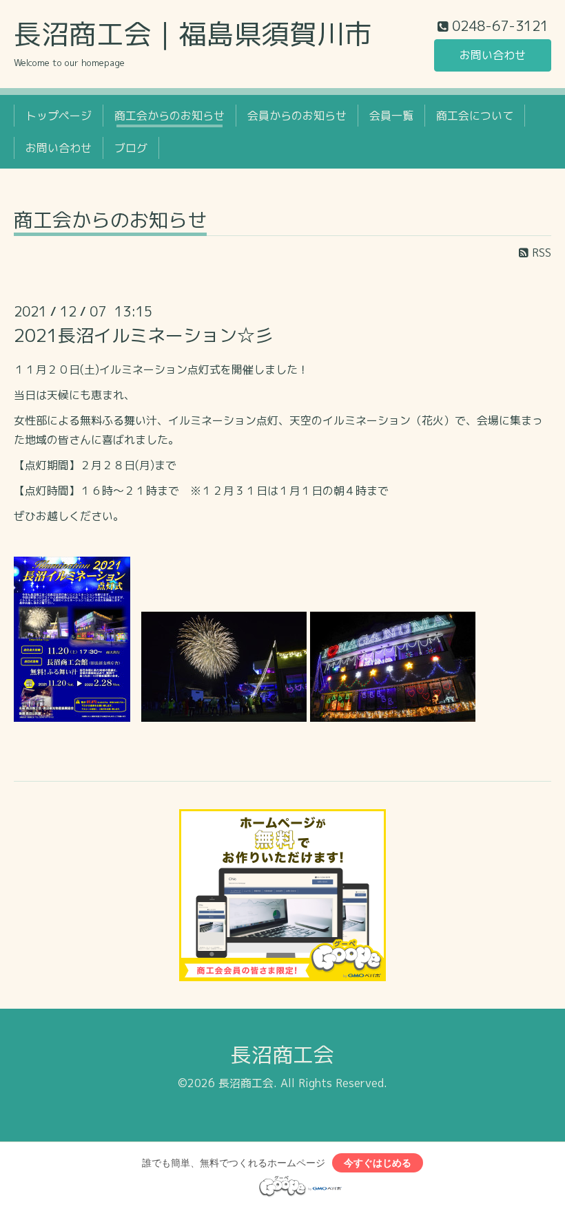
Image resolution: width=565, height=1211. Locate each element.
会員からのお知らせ (297, 115)
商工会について (474, 115)
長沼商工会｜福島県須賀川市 (193, 33)
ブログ (130, 148)
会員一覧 (391, 115)
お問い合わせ (493, 55)
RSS (539, 252)
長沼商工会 (282, 1054)
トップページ (58, 115)
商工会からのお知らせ (169, 115)
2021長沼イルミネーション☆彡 (143, 335)
